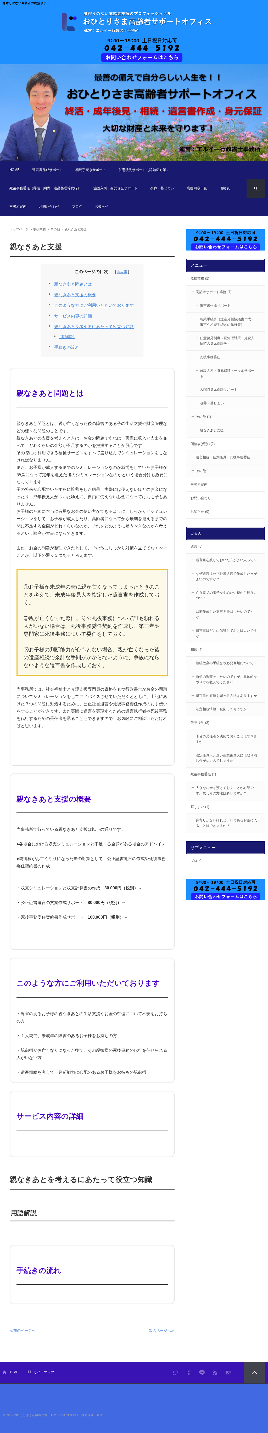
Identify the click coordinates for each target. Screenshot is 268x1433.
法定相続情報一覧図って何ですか (221, 709)
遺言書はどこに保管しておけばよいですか (226, 633)
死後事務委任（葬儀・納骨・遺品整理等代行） (45, 188)
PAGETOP (254, 1372)
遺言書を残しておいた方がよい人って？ (226, 560)
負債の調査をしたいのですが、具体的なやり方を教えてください (226, 679)
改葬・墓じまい (162, 188)
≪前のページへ (22, 1330)
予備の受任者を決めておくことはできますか (226, 739)
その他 (55, 229)
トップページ (19, 229)
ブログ (77, 206)
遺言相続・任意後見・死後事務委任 (223, 457)
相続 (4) (196, 649)
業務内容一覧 (197, 188)
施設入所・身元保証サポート (115, 188)
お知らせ (101, 206)
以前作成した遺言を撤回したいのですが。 (225, 614)
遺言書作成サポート (47, 170)
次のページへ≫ (162, 1330)
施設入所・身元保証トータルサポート (227, 373)
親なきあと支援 (212, 430)
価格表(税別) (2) (203, 444)
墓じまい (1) (200, 807)
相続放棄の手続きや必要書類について (225, 663)
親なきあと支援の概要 (75, 295)
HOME (14, 170)
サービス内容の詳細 (73, 316)
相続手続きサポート (90, 170)
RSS (215, 1372)
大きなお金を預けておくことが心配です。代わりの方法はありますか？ (225, 790)
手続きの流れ (66, 347)
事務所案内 (17, 206)
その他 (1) (203, 417)
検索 (256, 188)
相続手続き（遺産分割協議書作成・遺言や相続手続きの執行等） (227, 322)
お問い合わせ (49, 206)
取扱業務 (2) (200, 278)
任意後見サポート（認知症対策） (144, 170)
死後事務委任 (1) (203, 774)
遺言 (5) (196, 546)
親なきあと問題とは (73, 284)
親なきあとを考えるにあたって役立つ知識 (94, 327)
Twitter (175, 1372)
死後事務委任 (210, 357)
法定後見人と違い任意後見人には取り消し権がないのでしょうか (226, 758)
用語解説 (67, 337)
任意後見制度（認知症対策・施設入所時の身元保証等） (227, 340)
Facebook (189, 1372)
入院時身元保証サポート (218, 389)
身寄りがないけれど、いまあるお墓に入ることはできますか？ (226, 823)
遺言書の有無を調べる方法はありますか (226, 696)
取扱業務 (39, 229)
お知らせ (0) (200, 512)
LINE (202, 1372)
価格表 (225, 188)
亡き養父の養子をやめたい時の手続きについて (226, 595)
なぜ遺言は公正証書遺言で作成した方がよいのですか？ (226, 576)
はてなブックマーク (228, 1372)
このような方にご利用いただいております (94, 305)
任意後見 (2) (200, 723)
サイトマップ (44, 1372)
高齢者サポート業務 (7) (213, 292)
